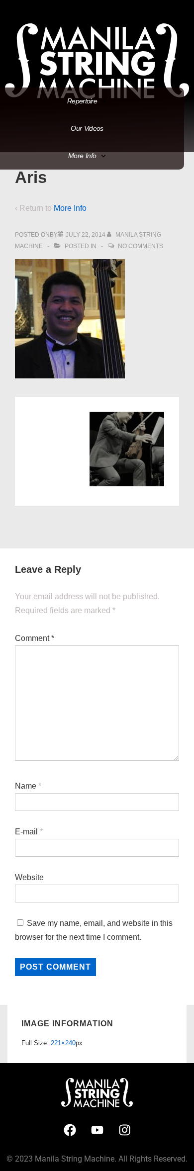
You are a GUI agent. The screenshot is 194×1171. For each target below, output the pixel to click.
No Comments (140, 246)
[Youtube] (97, 1129)
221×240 (63, 1043)
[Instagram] (124, 1129)
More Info (70, 208)
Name (25, 786)
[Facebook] (69, 1129)
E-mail (26, 831)
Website (29, 877)
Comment (34, 638)
